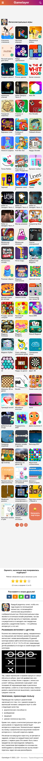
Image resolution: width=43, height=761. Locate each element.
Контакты (24, 757)
